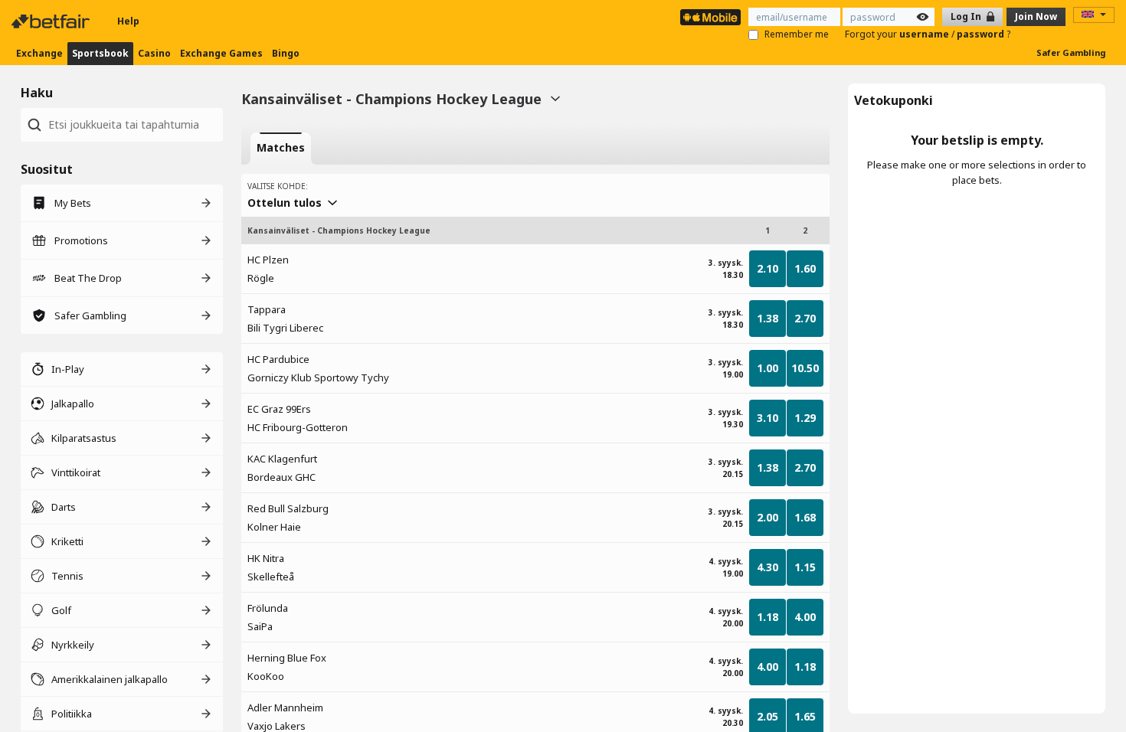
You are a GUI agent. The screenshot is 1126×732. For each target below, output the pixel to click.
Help (128, 21)
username (925, 34)
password (982, 34)
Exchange (39, 53)
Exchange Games (221, 53)
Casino (154, 53)
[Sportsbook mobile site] (710, 17)
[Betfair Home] (52, 21)
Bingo (286, 53)
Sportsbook (100, 53)
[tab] (280, 148)
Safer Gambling (1070, 52)
